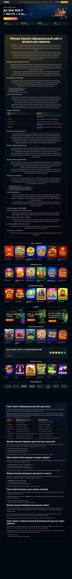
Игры (21, 2)
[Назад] (3, 251)
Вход (31, 2)
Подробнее (10, 355)
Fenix (6, 2)
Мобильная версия (37, 2)
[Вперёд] (69, 251)
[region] (36, 253)
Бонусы (51, 2)
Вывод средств (45, 2)
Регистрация (26, 2)
